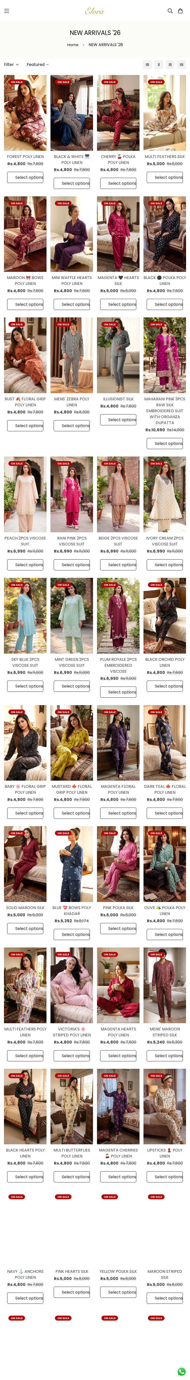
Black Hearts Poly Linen (25, 1153)
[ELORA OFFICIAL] (95, 11)
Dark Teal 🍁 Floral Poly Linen (165, 789)
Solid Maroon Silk (25, 908)
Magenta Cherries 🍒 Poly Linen (118, 1153)
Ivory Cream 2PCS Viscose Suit (165, 541)
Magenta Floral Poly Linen (118, 789)
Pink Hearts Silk (71, 1271)
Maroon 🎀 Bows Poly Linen (25, 280)
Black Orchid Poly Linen (165, 662)
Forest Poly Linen (25, 156)
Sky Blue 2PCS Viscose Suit (25, 662)
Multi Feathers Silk (165, 156)
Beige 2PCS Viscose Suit (118, 541)
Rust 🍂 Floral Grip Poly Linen (25, 402)
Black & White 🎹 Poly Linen (72, 159)
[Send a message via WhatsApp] (182, 1372)
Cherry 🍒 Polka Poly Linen (118, 159)
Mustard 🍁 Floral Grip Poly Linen (72, 789)
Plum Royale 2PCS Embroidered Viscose (118, 665)
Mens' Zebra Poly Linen (71, 402)
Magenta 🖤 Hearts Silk (118, 280)
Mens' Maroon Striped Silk (165, 1032)
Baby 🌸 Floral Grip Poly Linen (25, 789)
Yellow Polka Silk (118, 1271)
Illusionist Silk (118, 399)
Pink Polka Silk (118, 908)
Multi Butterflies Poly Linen (71, 1153)
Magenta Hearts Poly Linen (118, 1032)
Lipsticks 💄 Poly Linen (164, 1153)
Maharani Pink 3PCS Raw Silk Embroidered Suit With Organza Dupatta (164, 411)
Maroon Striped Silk (164, 1274)
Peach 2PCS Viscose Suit (25, 541)
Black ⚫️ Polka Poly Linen (164, 280)
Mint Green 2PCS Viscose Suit (72, 662)
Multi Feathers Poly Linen (25, 1032)
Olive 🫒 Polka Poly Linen (164, 911)
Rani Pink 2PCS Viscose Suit (72, 541)
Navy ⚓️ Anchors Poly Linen (25, 1274)
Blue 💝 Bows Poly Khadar (71, 911)
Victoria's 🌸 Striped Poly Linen (72, 1032)
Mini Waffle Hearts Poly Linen (72, 280)
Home (72, 44)
